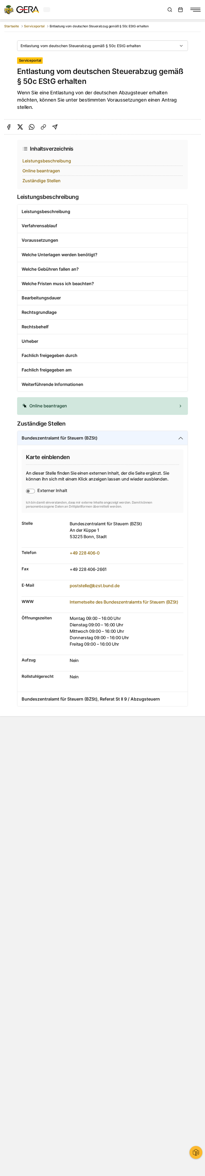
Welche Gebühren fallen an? (50, 269)
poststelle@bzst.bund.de (95, 585)
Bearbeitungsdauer (41, 297)
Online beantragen (41, 170)
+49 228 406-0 (85, 553)
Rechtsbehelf (35, 326)
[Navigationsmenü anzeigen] (195, 9)
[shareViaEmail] (54, 127)
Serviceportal (34, 26)
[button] (102, 406)
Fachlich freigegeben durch (49, 355)
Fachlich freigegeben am (47, 370)
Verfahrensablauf (39, 225)
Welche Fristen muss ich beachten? (58, 283)
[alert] (102, 406)
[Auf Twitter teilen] (20, 127)
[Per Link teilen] (43, 127)
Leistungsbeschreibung (46, 160)
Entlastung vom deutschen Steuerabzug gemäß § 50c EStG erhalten (81, 45)
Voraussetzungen (40, 240)
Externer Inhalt (52, 490)
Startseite (11, 26)
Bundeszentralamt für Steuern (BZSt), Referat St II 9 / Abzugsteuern (91, 699)
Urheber (30, 341)
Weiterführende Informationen (52, 384)
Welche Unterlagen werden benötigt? (59, 254)
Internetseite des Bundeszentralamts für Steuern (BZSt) (124, 602)
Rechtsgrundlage (39, 312)
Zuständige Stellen (41, 180)
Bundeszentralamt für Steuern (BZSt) (59, 438)
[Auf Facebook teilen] (8, 127)
